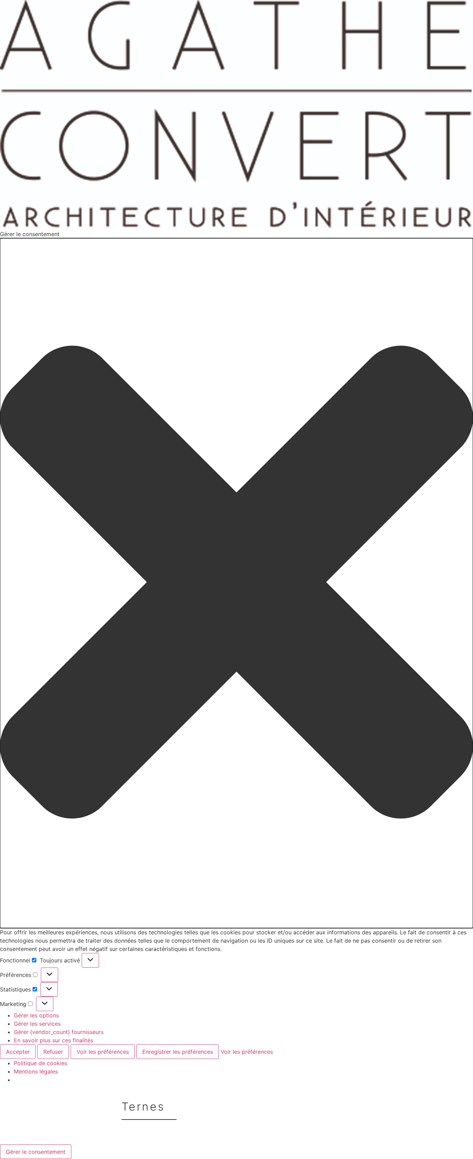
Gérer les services (37, 1023)
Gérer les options (36, 1015)
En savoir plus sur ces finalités (53, 1040)
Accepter (18, 1051)
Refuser (53, 1051)
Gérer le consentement (35, 1151)
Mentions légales (36, 1071)
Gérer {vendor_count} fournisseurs (59, 1031)
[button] (236, 583)
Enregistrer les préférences (177, 1051)
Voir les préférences (103, 1051)
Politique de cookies (40, 1063)
